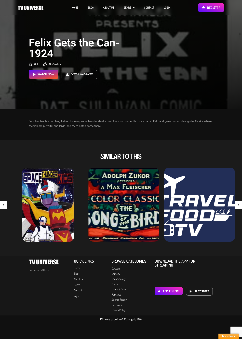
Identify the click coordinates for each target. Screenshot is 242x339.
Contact (149, 7)
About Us (108, 7)
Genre (127, 7)
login (167, 7)
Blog (91, 7)
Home (75, 7)
